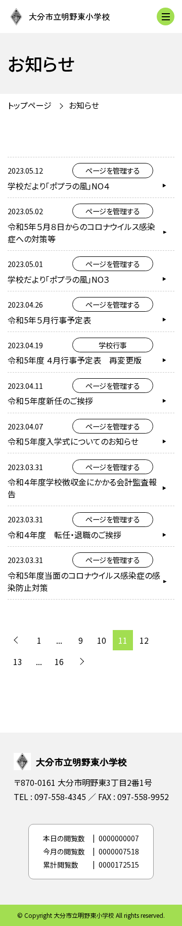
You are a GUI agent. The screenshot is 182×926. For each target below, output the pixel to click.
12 (144, 640)
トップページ (30, 105)
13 (17, 661)
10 (101, 640)
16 (59, 661)
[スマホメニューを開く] (165, 16)
